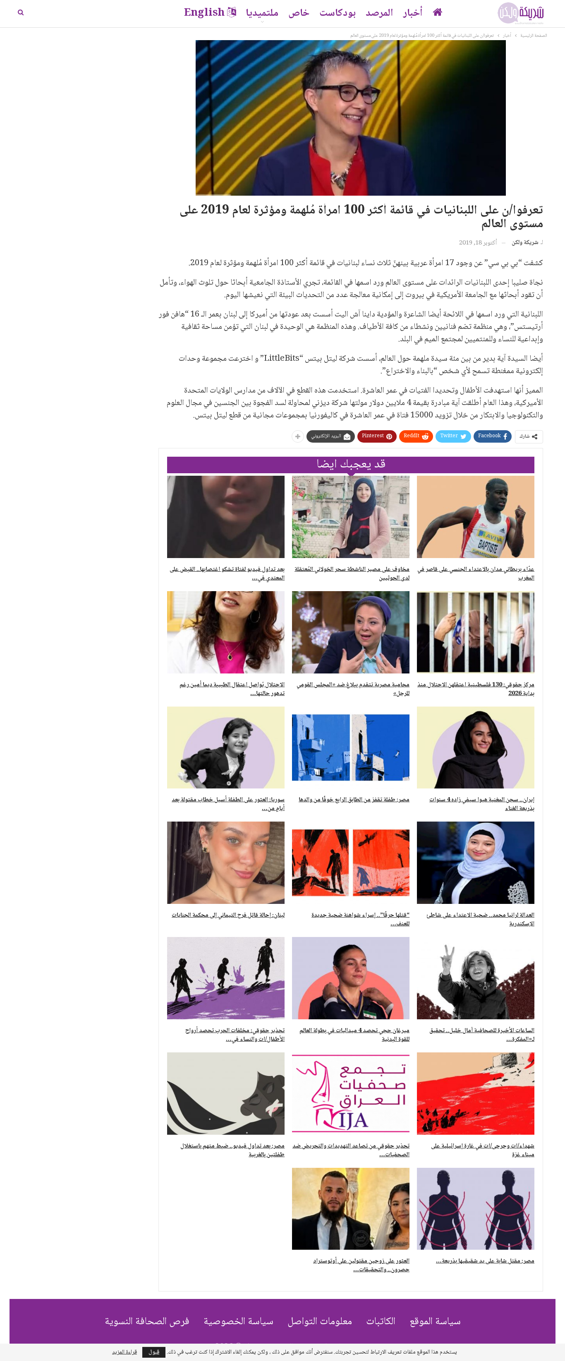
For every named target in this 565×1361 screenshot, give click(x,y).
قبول (153, 1352)
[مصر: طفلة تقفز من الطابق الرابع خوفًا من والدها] (350, 748)
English (204, 13)
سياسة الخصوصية (238, 1322)
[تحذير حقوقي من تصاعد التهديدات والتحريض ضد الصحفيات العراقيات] (350, 1093)
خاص (298, 13)
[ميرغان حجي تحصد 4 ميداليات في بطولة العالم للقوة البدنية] (350, 978)
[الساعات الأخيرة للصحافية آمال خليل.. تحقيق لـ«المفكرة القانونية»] (475, 978)
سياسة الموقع (435, 1322)
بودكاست (337, 13)
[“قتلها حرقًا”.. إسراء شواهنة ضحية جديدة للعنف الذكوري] (350, 863)
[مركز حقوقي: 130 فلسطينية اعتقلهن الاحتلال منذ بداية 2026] (475, 632)
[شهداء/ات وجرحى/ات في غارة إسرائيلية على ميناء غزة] (475, 1093)
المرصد (379, 13)
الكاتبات (380, 1322)
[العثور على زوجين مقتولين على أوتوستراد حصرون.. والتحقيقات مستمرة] (350, 1209)
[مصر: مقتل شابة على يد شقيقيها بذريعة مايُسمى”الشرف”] (475, 1209)
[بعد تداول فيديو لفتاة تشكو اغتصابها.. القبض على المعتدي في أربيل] (226, 517)
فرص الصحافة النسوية (147, 1322)
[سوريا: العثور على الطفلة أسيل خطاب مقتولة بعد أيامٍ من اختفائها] (226, 748)
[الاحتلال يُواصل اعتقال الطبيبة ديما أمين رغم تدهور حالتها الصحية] (226, 632)
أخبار (413, 13)
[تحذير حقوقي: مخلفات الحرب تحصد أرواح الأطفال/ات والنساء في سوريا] (226, 978)
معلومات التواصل (319, 1322)
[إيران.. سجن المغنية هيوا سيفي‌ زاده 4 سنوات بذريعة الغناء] (475, 748)
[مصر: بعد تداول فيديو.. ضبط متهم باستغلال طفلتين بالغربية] (226, 1093)
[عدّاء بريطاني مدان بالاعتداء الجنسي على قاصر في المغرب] (475, 517)
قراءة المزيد (124, 1352)
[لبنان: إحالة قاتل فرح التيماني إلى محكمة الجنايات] (226, 863)
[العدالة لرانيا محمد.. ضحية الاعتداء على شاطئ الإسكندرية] (475, 863)
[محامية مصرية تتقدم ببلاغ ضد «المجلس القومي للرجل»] (350, 632)
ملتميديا (262, 13)
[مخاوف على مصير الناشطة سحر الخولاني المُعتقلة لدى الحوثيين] (350, 517)
